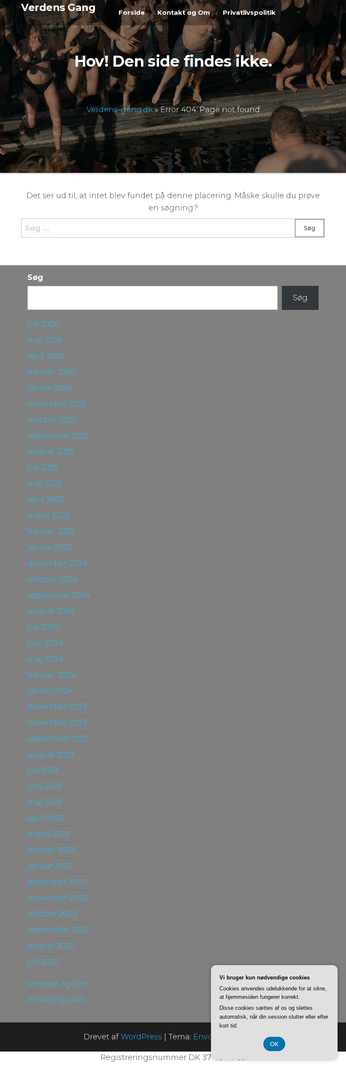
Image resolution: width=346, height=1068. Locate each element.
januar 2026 (50, 388)
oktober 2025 (52, 420)
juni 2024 (45, 643)
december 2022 (56, 882)
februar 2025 (51, 531)
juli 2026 (43, 324)
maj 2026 (44, 340)
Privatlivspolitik (249, 12)
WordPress (141, 1036)
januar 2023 (49, 866)
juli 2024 (43, 627)
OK (274, 1044)
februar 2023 (51, 850)
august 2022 (50, 945)
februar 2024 (51, 675)
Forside (132, 12)
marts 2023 (48, 834)
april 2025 (45, 499)
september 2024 (58, 595)
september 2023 (58, 738)
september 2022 (58, 929)
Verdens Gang (58, 7)
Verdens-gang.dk (119, 109)
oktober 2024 (52, 579)
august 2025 (50, 451)
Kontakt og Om (183, 12)
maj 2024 (45, 659)
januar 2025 (49, 547)
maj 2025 (44, 483)
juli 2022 (43, 961)
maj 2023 (44, 802)
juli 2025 (43, 467)
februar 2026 (51, 372)
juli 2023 (43, 770)
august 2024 (51, 611)
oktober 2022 (52, 913)
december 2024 (57, 563)
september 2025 (58, 436)
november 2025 (57, 404)
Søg (35, 277)
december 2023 (56, 706)
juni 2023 (44, 786)
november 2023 (57, 722)
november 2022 (57, 898)
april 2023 (45, 818)
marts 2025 (48, 515)
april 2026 (46, 356)
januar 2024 (50, 690)
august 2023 (50, 754)
